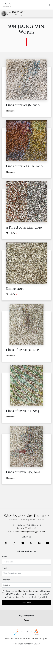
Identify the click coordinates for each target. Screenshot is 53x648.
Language (6, 579)
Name (4, 556)
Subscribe (26, 602)
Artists (26, 620)
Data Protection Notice (28, 591)
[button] (5, 543)
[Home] (7, 5)
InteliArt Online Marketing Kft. (34, 638)
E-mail (4, 568)
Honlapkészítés (12, 638)
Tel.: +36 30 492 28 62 (26, 528)
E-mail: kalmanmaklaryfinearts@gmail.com (26, 531)
